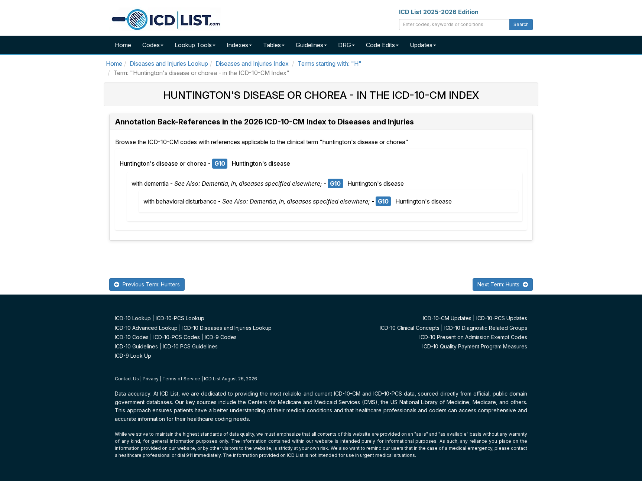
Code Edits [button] (380, 45)
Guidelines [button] (309, 45)
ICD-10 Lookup (133, 318)
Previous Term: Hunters (150, 284)
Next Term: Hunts (499, 284)
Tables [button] (272, 45)
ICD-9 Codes (221, 337)
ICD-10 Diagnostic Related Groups (485, 328)
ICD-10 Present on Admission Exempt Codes (473, 337)
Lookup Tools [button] (193, 45)
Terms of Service (181, 378)
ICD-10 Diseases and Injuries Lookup (227, 328)
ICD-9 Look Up (133, 355)
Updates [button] (421, 45)
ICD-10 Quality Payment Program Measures (474, 346)
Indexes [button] (237, 45)
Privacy (151, 378)
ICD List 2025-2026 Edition (439, 12)
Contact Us (127, 378)
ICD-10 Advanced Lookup (146, 328)
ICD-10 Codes (132, 337)
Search (521, 24)
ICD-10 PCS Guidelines (190, 346)
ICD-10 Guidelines (136, 346)
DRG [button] (344, 45)
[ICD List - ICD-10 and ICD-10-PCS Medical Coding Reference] (165, 18)
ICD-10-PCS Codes (176, 337)
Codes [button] (151, 45)
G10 (219, 163)
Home (123, 45)
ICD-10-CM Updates (447, 318)
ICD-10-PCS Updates (501, 318)
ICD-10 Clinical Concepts (410, 328)
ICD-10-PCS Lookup (180, 318)
